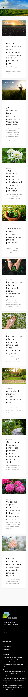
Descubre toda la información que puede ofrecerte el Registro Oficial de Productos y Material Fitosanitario (13, 688)
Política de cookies (7, 630)
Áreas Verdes (6, 644)
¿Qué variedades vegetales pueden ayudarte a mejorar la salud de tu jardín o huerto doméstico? (14, 674)
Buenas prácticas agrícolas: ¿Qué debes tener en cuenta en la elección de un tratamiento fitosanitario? (14, 681)
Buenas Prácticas (9, 82)
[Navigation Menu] (24, 1)
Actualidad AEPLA (7, 641)
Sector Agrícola (6, 649)
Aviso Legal (5, 632)
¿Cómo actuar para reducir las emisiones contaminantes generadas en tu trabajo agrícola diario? (13, 667)
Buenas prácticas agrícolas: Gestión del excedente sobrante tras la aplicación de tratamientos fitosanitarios (13, 660)
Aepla (6, 22)
